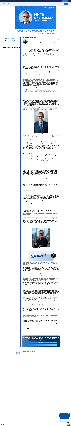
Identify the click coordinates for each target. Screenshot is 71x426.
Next (55, 357)
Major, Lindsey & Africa (44, 39)
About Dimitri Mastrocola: (9, 38)
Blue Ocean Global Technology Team (45, 33)
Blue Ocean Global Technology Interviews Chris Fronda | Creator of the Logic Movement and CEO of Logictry (39, 255)
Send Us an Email (41, 345)
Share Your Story (41, 342)
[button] (4, 424)
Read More (32, 259)
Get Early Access (64, 1)
